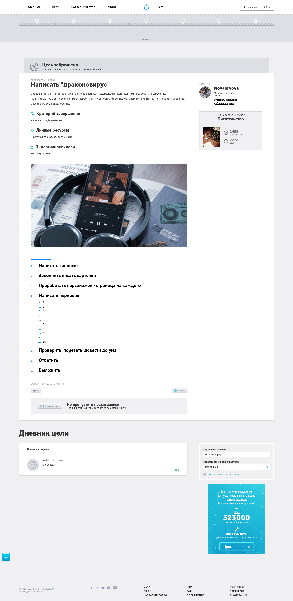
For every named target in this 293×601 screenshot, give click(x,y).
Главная (34, 7)
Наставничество (83, 7)
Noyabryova (226, 88)
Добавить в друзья (224, 103)
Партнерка (237, 591)
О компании (238, 595)
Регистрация (250, 7)
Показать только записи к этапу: (221, 461)
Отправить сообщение (225, 99)
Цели (55, 7)
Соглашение (195, 595)
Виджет (181, 390)
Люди (112, 7)
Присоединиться (237, 546)
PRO (189, 587)
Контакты (237, 587)
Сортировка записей (214, 449)
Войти (267, 7)
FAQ (189, 591)
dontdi (45, 460)
